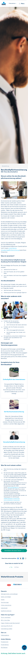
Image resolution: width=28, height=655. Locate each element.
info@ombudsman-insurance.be (11, 498)
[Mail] (25, 558)
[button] (21, 4)
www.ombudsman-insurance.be (12, 500)
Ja (12, 567)
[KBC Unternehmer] (3, 3)
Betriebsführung (5, 166)
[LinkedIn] (23, 558)
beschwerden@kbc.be (13, 487)
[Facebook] (18, 558)
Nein (17, 567)
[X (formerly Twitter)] (20, 558)
